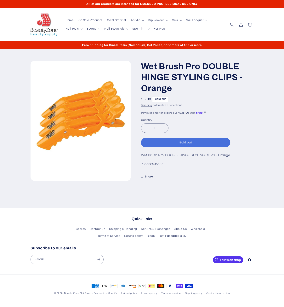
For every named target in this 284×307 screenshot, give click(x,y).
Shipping (146, 105)
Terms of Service (109, 236)
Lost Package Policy (172, 236)
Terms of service (171, 293)
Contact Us (97, 229)
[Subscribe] (98, 259)
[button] (136, 20)
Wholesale (198, 229)
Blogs (151, 236)
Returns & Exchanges (155, 229)
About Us (180, 229)
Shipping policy (193, 293)
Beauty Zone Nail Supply (78, 293)
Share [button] (149, 176)
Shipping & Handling (123, 229)
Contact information (218, 293)
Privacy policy (149, 293)
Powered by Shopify (105, 293)
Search (81, 229)
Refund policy (133, 236)
